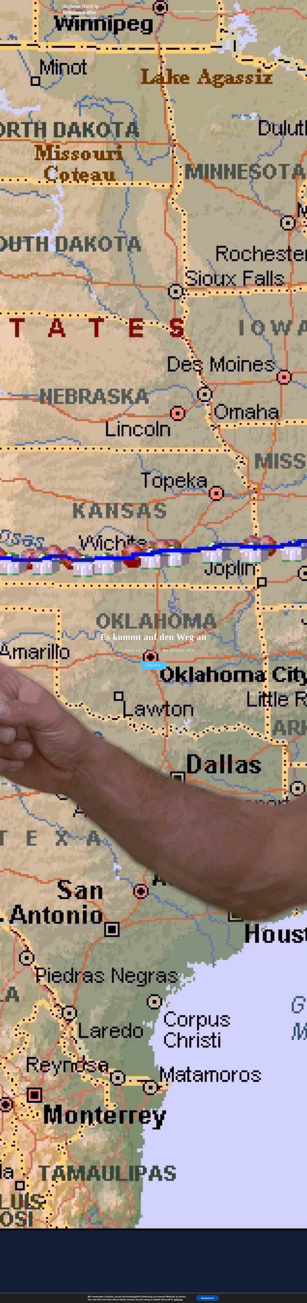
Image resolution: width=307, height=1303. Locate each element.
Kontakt (227, 11)
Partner (239, 11)
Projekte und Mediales (210, 11)
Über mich (153, 665)
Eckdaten (165, 11)
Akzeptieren (207, 1298)
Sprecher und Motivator (184, 11)
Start (154, 11)
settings (178, 1299)
